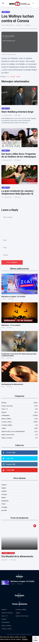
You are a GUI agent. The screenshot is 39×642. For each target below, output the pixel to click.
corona (12, 76)
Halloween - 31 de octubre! (11, 325)
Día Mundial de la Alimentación (12, 384)
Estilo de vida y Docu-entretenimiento (13, 431)
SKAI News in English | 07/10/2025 (13, 297)
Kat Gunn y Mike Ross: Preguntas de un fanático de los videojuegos (18, 155)
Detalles (25, 639)
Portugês (4, 507)
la (8, 76)
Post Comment (12, 262)
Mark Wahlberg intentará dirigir (17, 111)
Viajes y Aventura (6, 438)
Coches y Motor (6, 422)
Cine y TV (4, 409)
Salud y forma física (7, 434)
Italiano (3, 497)
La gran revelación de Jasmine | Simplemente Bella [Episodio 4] (17, 192)
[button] (21, 639)
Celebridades (5, 415)
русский (4, 510)
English (3, 488)
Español (4, 491)
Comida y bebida (6, 425)
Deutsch (4, 485)
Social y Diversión (7, 406)
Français (4, 494)
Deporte (3, 412)
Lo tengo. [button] (36, 639)
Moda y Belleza (6, 418)
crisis (18, 76)
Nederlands (5, 501)
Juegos (3, 428)
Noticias (4, 402)
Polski (3, 504)
